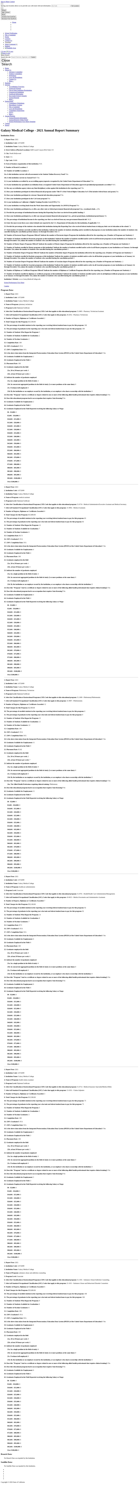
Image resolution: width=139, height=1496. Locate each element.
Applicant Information (16, 94)
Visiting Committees (15, 74)
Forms (7, 37)
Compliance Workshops (16, 103)
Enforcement (9, 101)
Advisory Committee (15, 72)
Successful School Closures (18, 96)
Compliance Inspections (16, 110)
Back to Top (9, 1469)
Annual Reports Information (18, 118)
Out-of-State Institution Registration (20, 90)
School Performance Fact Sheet (14, 282)
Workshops (12, 75)
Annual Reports (14, 98)
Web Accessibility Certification (15, 1479)
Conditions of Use (11, 1471)
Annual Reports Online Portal (18, 120)
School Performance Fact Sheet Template (22, 121)
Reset (3, 14)
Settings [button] (7, 46)
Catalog (6, 286)
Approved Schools (15, 88)
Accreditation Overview (16, 87)
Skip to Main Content (8, 2)
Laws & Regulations (15, 77)
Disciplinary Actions (15, 105)
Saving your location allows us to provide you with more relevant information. (26, 6)
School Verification (11, 33)
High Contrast (6, 12)
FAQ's (11, 112)
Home (7, 68)
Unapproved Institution (16, 92)
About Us (8, 70)
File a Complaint (10, 35)
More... (11, 81)
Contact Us (8, 40)
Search (7, 125)
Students (7, 83)
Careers (7, 123)
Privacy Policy (9, 1473)
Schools (7, 85)
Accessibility (9, 1475)
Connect (7, 39)
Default (4, 10)
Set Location (75, 6)
